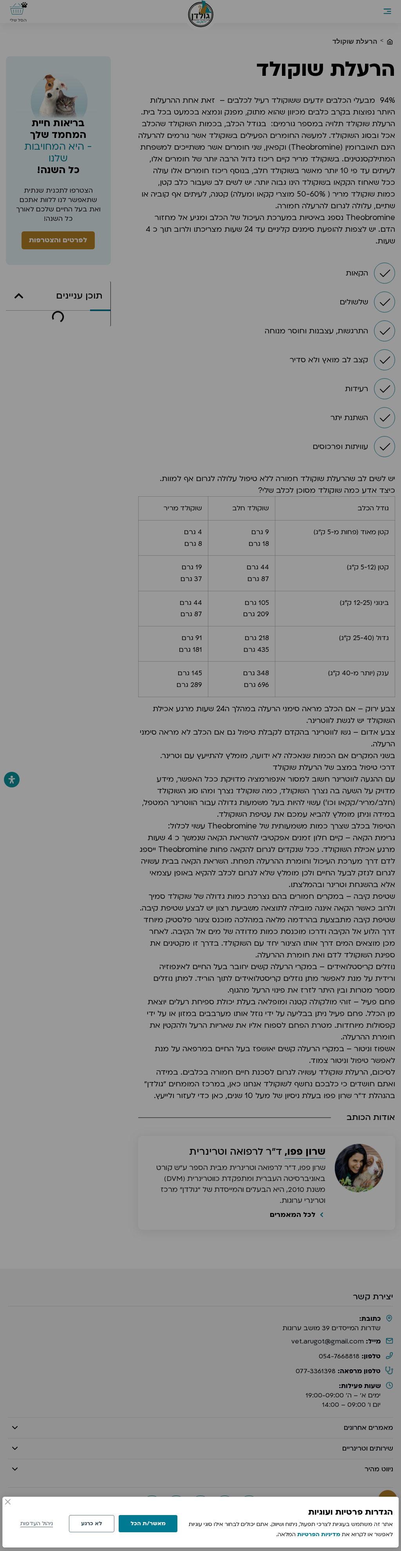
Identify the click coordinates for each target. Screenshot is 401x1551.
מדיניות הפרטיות (318, 1534)
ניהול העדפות (36, 1523)
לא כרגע (91, 1523)
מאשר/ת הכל (148, 1523)
